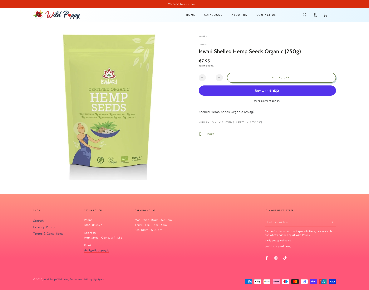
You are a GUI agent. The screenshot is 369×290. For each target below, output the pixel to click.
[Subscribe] (333, 221)
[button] (304, 14)
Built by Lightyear (93, 279)
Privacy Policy (44, 227)
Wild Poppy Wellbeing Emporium (63, 279)
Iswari (203, 44)
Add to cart (281, 77)
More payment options (267, 100)
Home (202, 36)
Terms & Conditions (48, 233)
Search (38, 221)
